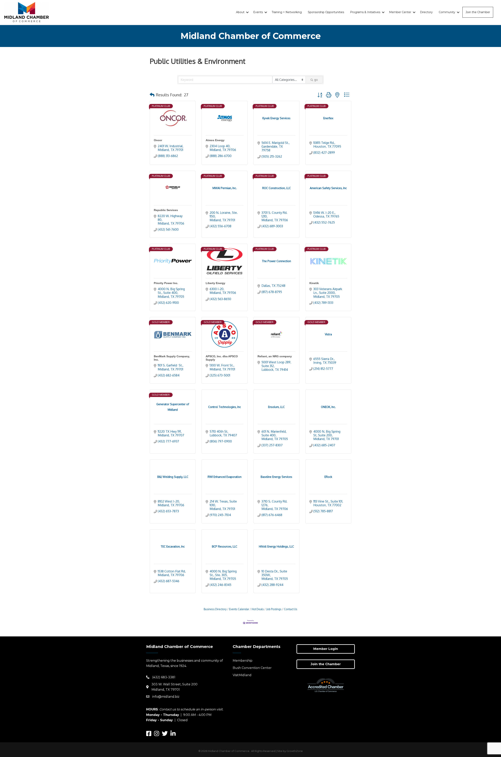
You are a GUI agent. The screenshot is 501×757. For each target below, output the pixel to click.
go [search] (316, 80)
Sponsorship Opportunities (326, 12)
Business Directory (215, 609)
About (240, 12)
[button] (152, 94)
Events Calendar (239, 609)
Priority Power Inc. (166, 283)
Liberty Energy (215, 283)
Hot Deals (258, 609)
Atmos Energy (215, 140)
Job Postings (273, 609)
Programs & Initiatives (365, 12)
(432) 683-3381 (163, 677)
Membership (242, 660)
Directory (426, 12)
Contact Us (290, 609)
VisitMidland (242, 675)
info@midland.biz (165, 696)
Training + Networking (287, 12)
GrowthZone (295, 750)
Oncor (158, 140)
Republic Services (166, 210)
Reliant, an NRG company (275, 356)
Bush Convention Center (252, 668)
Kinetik (314, 283)
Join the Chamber (478, 12)
